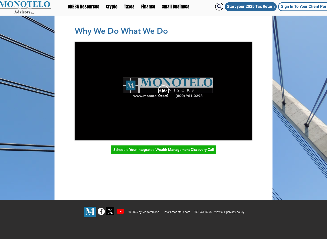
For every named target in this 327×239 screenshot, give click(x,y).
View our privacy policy (229, 212)
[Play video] (163, 90)
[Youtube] (120, 211)
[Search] (219, 6)
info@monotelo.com (177, 212)
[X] (110, 211)
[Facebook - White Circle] (101, 211)
